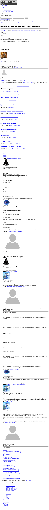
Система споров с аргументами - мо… (11, 476)
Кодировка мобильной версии (9, 129)
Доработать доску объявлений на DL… (12, 452)
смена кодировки (19, 30)
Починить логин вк (7, 457)
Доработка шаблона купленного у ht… (12, 451)
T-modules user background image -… (11, 472)
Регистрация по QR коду (9, 460)
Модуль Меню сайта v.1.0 (12, 271)
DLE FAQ (3, 22)
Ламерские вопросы (10, 490)
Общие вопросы (9, 487)
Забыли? (2, 19)
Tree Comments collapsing (8, 468)
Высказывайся (29, 480)
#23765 (23, 80)
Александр (3, 30)
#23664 (21, 61)
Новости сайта (6, 499)
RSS (17, 480)
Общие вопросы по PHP (11, 489)
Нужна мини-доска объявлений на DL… (12, 458)
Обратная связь (6, 506)
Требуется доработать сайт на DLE (11, 461)
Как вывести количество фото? (13, 158)
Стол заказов (6, 502)
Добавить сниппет (7, 10)
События (5, 153)
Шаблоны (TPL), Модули (14, 125)
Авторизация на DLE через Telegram (11, 473)
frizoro (2, 61)
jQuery (7, 495)
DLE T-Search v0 (7, 475)
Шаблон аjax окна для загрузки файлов (12, 111)
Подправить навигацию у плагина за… (12, 455)
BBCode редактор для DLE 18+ (10, 465)
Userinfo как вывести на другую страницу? (16, 384)
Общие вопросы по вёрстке (12, 488)
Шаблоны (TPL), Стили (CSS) (18, 148)
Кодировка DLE (5, 135)
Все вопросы (8, 22)
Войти (26, 17)
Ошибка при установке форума (9, 91)
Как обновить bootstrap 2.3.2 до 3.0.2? (11, 146)
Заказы (4, 155)
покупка (5, 450)
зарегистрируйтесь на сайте (23, 86)
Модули (5, 156)
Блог (4, 501)
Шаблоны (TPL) (16, 22)
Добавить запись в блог (8, 11)
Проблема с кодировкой (7, 105)
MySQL (7, 498)
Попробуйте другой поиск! (30, 21)
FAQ (4, 484)
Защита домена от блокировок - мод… (11, 469)
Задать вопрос (4, 5)
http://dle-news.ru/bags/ (17, 67)
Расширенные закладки (14, 369)
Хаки (7, 497)
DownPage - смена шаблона (8, 123)
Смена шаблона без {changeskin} (9, 117)
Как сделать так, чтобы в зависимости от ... (16, 286)
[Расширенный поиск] (13, 20)
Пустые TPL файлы (6, 141)
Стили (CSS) (8, 494)
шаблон (13, 30)
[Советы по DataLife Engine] (9, 4)
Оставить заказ (6, 7)
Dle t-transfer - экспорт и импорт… (11, 471)
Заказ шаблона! (6, 454)
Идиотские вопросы (10, 491)
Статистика (5, 505)
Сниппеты (5, 504)
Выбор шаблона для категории (9, 97)
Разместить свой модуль (8, 9)
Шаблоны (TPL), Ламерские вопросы (16, 94)
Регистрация (7, 19)
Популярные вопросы (10, 486)
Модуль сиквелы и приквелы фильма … (12, 462)
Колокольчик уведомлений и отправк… (12, 478)
